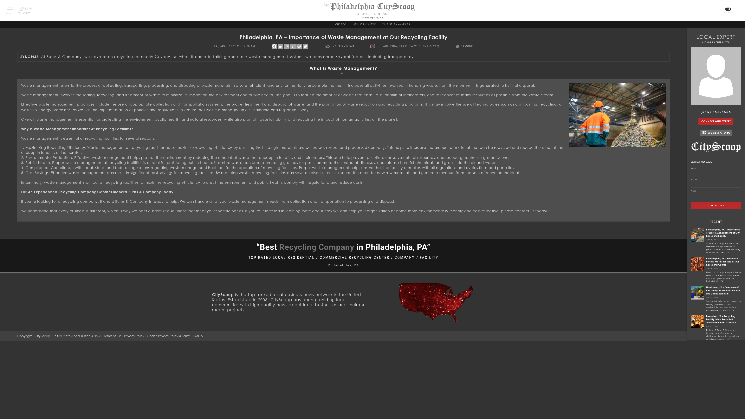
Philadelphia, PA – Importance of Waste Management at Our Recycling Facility (723, 232)
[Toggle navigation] (10, 9)
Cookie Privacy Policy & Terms (168, 336)
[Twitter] (305, 46)
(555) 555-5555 (716, 112)
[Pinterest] (293, 46)
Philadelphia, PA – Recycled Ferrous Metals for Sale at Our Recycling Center (722, 261)
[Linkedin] (280, 46)
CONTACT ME (716, 205)
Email (694, 191)
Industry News (364, 24)
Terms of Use (113, 336)
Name (694, 168)
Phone (694, 179)
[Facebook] (274, 46)
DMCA (198, 336)
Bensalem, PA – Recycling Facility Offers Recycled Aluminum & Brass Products (721, 319)
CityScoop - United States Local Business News (68, 336)
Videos (341, 24)
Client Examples (396, 24)
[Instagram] (286, 46)
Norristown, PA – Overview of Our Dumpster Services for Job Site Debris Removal (723, 290)
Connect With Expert (715, 121)
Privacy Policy (134, 336)
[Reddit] (299, 46)
